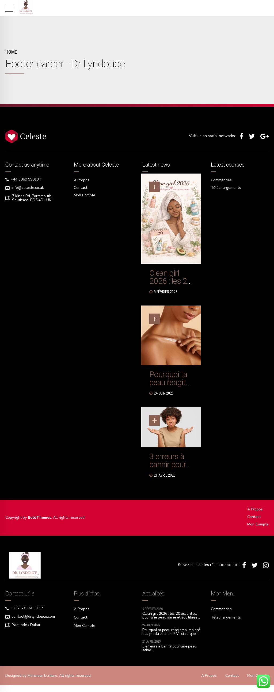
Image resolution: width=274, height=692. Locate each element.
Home (11, 52)
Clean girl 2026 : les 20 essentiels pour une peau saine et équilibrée (169, 615)
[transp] (24, 565)
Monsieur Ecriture (42, 675)
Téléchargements (226, 187)
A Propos (81, 180)
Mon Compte (84, 195)
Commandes (221, 180)
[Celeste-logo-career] (25, 136)
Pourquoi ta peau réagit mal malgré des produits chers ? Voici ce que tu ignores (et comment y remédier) (171, 633)
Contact (80, 187)
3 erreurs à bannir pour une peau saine (167, 468)
